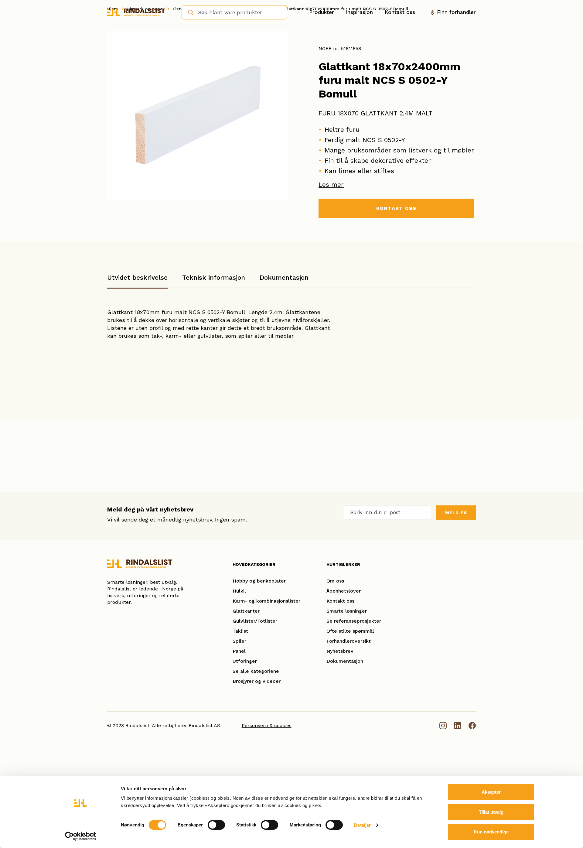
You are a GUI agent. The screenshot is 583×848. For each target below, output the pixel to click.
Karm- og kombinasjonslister (266, 601)
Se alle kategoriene (256, 671)
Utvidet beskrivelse (137, 277)
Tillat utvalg (491, 812)
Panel (239, 651)
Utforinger (245, 661)
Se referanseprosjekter (353, 621)
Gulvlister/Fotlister (255, 621)
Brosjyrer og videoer (257, 681)
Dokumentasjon (284, 277)
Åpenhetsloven (344, 591)
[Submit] (189, 12)
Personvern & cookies (267, 725)
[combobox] (234, 12)
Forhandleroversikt (348, 641)
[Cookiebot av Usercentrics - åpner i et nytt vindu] (80, 836)
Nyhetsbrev (339, 651)
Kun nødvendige (491, 831)
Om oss (335, 581)
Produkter (321, 12)
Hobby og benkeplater (259, 581)
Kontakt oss (400, 12)
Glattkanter (246, 611)
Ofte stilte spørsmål (350, 631)
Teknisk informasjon (213, 277)
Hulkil (239, 591)
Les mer (331, 184)
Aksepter (491, 792)
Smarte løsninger (346, 611)
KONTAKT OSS (396, 208)
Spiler (239, 641)
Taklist (240, 631)
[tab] (137, 280)
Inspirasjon (359, 12)
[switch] (216, 825)
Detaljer (362, 825)
